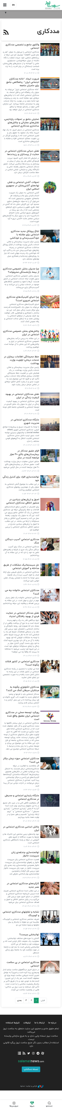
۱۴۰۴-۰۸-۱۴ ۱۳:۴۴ (30, 263)
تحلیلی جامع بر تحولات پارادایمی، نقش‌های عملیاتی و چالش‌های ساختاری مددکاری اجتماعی (21, 123)
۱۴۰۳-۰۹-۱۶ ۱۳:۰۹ (30, 445)
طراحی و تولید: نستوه (28, 1086)
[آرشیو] (19, 1054)
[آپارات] (43, 1054)
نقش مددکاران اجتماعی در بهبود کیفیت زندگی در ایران (22, 396)
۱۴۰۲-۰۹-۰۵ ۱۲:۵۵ (30, 559)
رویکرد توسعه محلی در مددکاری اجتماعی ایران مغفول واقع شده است (22, 716)
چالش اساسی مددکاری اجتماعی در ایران (21, 828)
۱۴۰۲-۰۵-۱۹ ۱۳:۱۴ (30, 753)
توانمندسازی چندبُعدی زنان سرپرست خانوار (25, 854)
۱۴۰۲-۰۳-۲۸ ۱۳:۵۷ (29, 906)
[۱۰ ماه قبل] (49, 273)
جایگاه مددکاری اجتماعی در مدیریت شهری (25, 421)
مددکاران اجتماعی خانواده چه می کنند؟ (22, 592)
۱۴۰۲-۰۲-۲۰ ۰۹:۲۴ (30, 993)
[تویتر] (29, 1054)
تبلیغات (27, 1022)
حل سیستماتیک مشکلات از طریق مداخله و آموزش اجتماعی (21, 566)
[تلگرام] (38, 1054)
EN (13, 5)
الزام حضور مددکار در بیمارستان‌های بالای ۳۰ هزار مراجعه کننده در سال (24, 454)
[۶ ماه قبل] (49, 49)
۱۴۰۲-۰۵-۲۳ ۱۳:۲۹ (30, 706)
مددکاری (48, 31)
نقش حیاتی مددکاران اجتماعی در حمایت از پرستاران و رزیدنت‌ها (22, 152)
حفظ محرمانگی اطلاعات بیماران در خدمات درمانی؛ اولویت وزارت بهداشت (21, 360)
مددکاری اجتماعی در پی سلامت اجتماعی (23, 964)
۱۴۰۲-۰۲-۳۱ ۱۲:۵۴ (30, 929)
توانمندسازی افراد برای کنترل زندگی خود (21, 478)
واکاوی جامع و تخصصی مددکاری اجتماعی (22, 46)
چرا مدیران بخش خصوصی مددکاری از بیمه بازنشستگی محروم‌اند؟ (21, 270)
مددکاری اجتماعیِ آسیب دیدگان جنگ (22, 541)
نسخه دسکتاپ (31, 1069)
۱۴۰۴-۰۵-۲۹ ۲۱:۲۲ (30, 325)
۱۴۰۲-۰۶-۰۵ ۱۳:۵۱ (30, 681)
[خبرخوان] (24, 1054)
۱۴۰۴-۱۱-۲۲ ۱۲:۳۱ (30, 113)
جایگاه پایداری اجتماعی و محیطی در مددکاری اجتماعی (22, 797)
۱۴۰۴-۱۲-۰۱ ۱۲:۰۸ (30, 73)
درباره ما (52, 1022)
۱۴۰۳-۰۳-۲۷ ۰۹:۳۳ (29, 471)
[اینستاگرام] (33, 1054)
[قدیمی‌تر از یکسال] (49, 301)
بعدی (19, 1000)
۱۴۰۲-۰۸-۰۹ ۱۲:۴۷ (30, 607)
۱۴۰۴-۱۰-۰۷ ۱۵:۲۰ (30, 145)
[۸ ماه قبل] (49, 124)
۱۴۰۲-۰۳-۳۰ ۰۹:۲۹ (29, 877)
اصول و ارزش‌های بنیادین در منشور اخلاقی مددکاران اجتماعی (22, 501)
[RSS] (6, 32)
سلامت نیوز (46, 5)
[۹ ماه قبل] (49, 155)
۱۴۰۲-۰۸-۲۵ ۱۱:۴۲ (30, 584)
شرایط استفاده (13, 1022)
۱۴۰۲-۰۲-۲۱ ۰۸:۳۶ (30, 956)
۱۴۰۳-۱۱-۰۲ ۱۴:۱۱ (31, 388)
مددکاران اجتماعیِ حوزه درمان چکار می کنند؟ (21, 760)
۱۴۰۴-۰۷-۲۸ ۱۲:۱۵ (30, 291)
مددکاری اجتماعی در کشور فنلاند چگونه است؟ (22, 663)
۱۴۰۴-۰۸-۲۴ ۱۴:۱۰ (30, 176)
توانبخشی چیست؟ (29, 934)
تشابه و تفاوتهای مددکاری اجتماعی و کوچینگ (21, 913)
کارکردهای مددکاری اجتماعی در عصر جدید (23, 885)
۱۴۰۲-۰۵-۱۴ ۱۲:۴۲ (30, 790)
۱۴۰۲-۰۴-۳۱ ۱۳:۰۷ (30, 821)
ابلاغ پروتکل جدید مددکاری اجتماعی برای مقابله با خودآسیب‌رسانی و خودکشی (24, 235)
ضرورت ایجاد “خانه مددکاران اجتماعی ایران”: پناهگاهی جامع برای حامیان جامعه (22, 82)
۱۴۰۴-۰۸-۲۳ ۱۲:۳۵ (29, 225)
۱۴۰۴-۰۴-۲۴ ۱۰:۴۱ (30, 351)
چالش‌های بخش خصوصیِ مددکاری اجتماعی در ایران (21, 333)
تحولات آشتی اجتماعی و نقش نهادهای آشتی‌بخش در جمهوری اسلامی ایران (22, 186)
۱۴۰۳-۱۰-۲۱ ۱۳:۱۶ (30, 414)
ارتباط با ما (39, 1022)
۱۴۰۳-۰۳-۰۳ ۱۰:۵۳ (29, 493)
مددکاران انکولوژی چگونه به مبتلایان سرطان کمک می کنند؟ (22, 688)
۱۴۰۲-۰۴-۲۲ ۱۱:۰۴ (30, 846)
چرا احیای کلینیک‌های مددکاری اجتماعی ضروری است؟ (23, 298)
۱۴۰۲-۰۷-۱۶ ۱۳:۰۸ (30, 655)
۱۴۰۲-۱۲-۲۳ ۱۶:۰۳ (30, 533)
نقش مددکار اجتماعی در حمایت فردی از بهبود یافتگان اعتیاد (22, 614)
